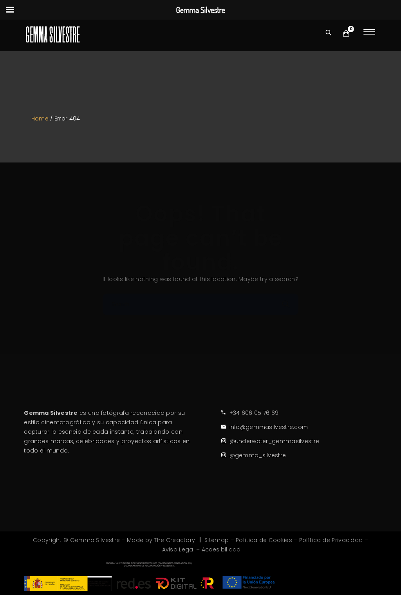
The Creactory (174, 540)
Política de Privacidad (331, 540)
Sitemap (216, 540)
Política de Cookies (264, 540)
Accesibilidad (221, 549)
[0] (346, 33)
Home (40, 118)
